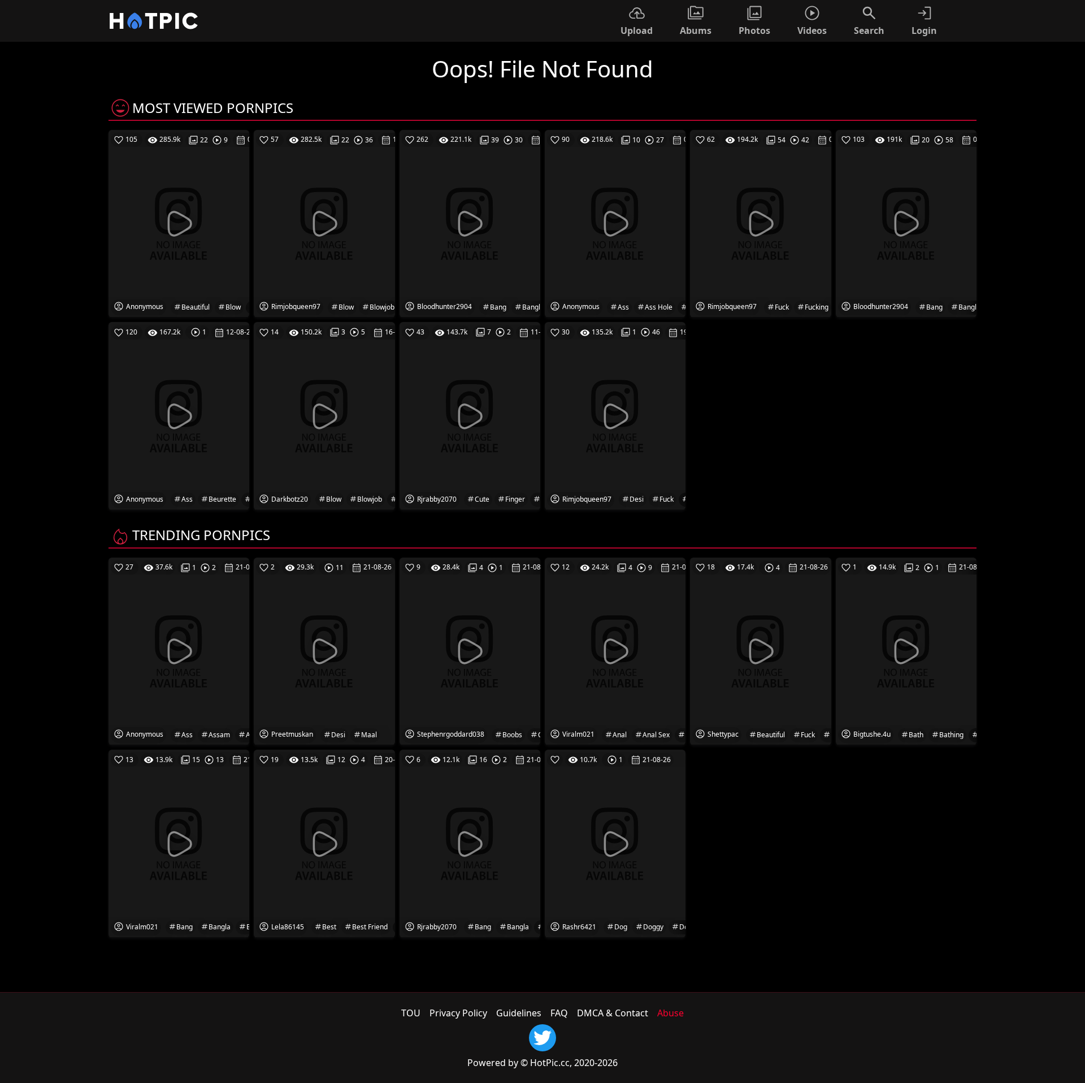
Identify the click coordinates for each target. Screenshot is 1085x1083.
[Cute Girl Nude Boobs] (470, 650)
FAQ (559, 1013)
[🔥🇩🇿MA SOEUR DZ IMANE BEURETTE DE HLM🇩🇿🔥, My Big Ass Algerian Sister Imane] (178, 415)
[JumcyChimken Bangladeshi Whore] (906, 223)
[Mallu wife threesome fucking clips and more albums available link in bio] (760, 223)
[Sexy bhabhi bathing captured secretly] (906, 650)
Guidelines (518, 1013)
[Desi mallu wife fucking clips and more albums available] (615, 415)
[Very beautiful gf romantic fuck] (760, 650)
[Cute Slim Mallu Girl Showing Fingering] (470, 415)
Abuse (670, 1013)
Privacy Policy (458, 1013)
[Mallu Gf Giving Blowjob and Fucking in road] (324, 415)
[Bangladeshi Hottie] (470, 223)
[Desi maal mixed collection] (324, 650)
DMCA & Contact (612, 1013)
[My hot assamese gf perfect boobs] (178, 650)
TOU (410, 1013)
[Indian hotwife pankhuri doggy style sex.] (615, 843)
